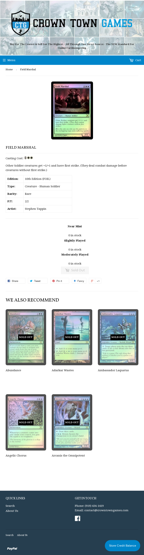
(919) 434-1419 (94, 506)
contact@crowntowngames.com (106, 510)
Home (9, 69)
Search (10, 506)
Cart (138, 60)
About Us (12, 511)
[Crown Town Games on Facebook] (77, 519)
